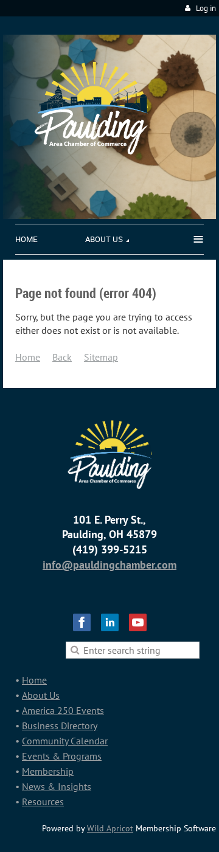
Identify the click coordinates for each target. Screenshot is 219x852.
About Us (41, 695)
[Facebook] (82, 622)
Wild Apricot (110, 828)
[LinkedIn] (110, 622)
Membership (48, 771)
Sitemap (101, 357)
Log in (206, 8)
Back (62, 357)
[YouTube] (138, 622)
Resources (43, 801)
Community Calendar (65, 741)
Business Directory (59, 725)
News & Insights (56, 786)
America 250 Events (63, 710)
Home (27, 357)
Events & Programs (62, 756)
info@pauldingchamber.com (109, 565)
